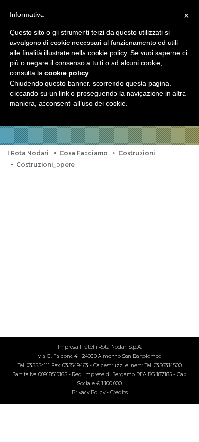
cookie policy (66, 73)
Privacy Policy (88, 392)
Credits (119, 392)
